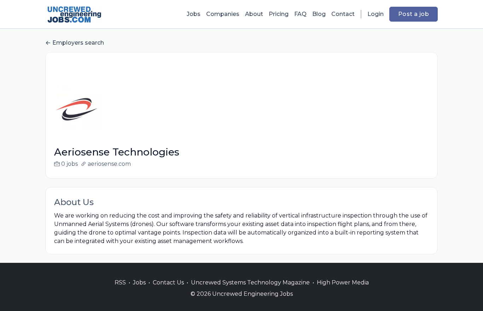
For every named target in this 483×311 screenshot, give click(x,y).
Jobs (193, 14)
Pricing (279, 14)
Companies (222, 14)
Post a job (413, 14)
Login (375, 14)
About (254, 14)
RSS (120, 282)
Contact (343, 14)
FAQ (300, 14)
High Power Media (343, 282)
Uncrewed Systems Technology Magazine (250, 282)
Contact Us (168, 282)
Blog (319, 14)
